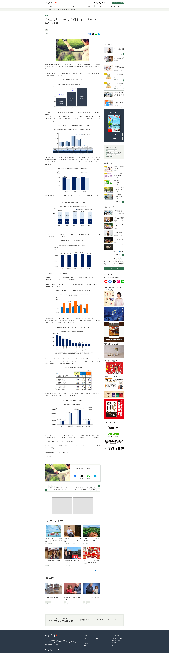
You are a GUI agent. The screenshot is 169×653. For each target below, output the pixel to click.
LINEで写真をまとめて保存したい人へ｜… (118, 181)
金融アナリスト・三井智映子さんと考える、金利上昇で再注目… (119, 49)
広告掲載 (114, 642)
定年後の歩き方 (110, 154)
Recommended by (91, 570)
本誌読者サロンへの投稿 (117, 638)
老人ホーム (117, 154)
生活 (100, 6)
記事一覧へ (118, 202)
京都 (108, 156)
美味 (51, 6)
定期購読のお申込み (116, 640)
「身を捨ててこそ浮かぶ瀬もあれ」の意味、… (119, 174)
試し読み (114, 134)
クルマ (114, 150)
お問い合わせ (114, 645)
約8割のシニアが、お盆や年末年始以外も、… (72, 598)
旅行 (62, 6)
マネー (114, 152)
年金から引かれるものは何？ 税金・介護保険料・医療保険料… (119, 102)
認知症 (119, 152)
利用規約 (114, 643)
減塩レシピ (109, 152)
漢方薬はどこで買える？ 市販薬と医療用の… (119, 167)
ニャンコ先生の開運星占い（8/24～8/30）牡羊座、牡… (119, 85)
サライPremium (100, 641)
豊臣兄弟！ (109, 150)
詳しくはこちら (114, 268)
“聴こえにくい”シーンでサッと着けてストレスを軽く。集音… (119, 58)
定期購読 (114, 138)
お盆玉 (88, 602)
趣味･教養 (75, 6)
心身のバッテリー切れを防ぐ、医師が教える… (119, 188)
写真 (47, 602)
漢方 (112, 156)
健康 (89, 6)
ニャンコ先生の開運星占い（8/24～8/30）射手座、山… (119, 76)
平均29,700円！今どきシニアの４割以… (91, 598)
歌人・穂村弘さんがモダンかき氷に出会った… (119, 195)
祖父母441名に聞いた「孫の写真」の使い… (53, 598)
